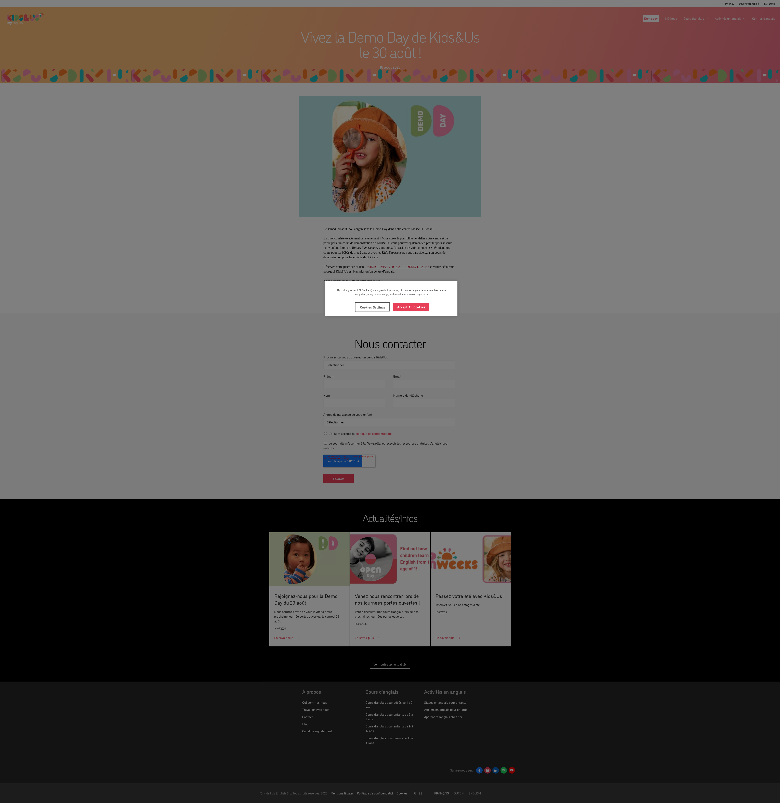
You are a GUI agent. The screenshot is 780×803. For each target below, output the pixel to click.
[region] (391, 298)
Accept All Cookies (411, 307)
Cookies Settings (372, 307)
